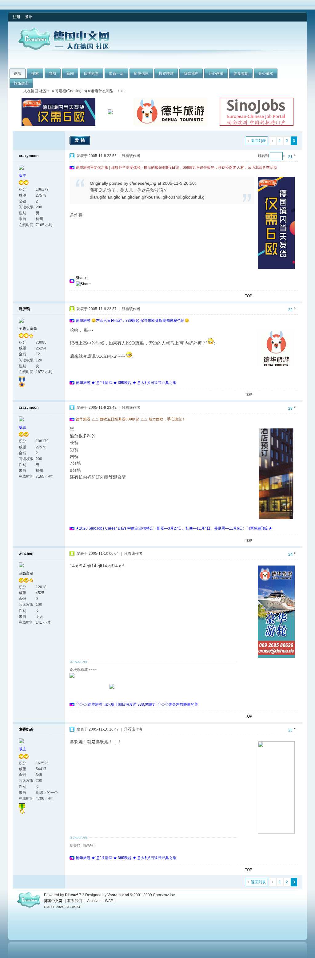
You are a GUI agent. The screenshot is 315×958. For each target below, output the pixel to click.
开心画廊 (216, 73)
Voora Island (118, 895)
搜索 (35, 73)
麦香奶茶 (26, 729)
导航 (52, 73)
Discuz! (71, 895)
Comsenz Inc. (164, 895)
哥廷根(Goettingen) (71, 91)
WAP (109, 901)
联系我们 (74, 901)
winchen (26, 553)
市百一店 (116, 73)
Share (81, 278)
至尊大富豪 (28, 328)
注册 (16, 17)
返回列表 (258, 141)
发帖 (80, 140)
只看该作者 (131, 156)
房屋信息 (141, 73)
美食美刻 (240, 73)
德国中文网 (53, 901)
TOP (248, 296)
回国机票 (91, 73)
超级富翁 (26, 573)
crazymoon (28, 156)
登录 (28, 17)
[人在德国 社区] (63, 48)
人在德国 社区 (34, 91)
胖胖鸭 (24, 309)
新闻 (70, 73)
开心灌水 (265, 73)
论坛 (17, 73)
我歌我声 (191, 73)
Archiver (94, 901)
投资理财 (166, 73)
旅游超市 (21, 83)
